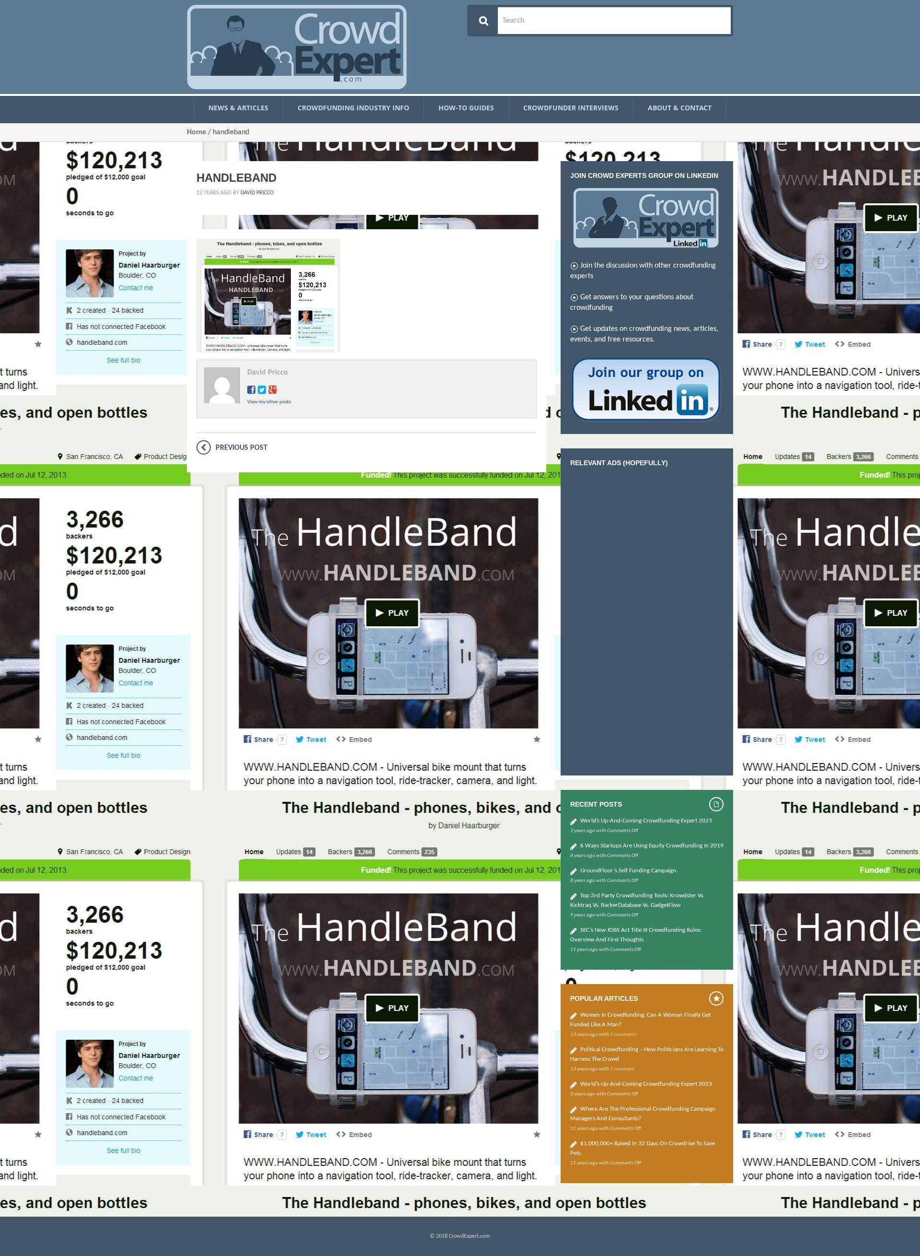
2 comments (623, 1034)
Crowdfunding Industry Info (353, 108)
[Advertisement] (642, 619)
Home (196, 132)
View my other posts (269, 402)
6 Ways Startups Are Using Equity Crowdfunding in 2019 (652, 846)
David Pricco (257, 193)
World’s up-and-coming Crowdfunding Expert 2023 (646, 821)
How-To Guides (466, 108)
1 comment (622, 1069)
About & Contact (680, 108)
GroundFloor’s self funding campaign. (629, 871)
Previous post (241, 448)
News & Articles (238, 108)
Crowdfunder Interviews (571, 108)
